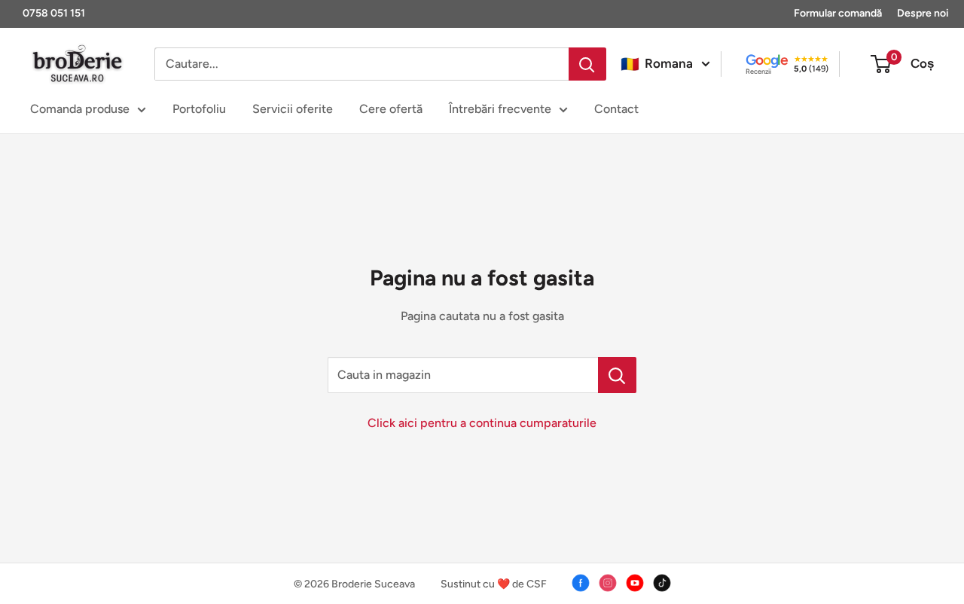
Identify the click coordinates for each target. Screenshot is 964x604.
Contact (616, 109)
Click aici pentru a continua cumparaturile (482, 423)
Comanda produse (80, 109)
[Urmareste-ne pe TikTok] (662, 583)
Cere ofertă (391, 109)
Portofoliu (199, 109)
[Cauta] (587, 64)
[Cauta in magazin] (617, 375)
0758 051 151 (54, 13)
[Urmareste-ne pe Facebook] (580, 583)
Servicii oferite (292, 109)
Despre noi (923, 13)
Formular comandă (838, 13)
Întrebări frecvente (500, 109)
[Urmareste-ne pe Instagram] (607, 583)
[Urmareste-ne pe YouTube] (635, 583)
